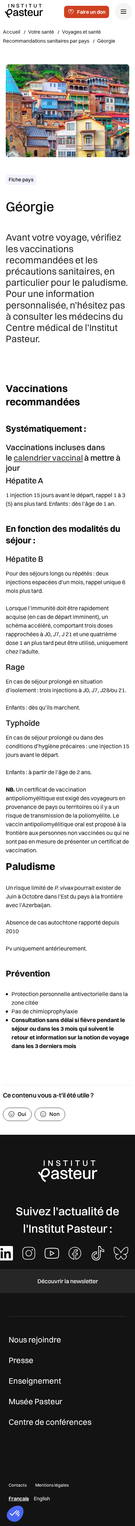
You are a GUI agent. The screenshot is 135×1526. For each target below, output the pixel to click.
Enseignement (35, 1381)
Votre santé (41, 32)
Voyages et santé (81, 32)
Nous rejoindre (35, 1340)
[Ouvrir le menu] (123, 11)
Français (19, 1498)
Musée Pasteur (35, 1401)
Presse (21, 1360)
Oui (22, 1114)
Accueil (11, 32)
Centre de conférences (50, 1422)
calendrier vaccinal (48, 458)
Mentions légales (52, 1485)
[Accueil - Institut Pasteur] (24, 10)
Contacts (18, 1485)
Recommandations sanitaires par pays (46, 41)
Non (54, 1114)
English (42, 1498)
